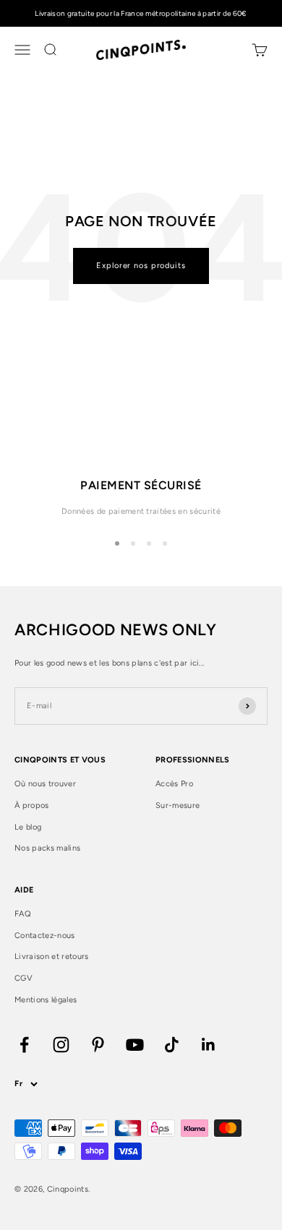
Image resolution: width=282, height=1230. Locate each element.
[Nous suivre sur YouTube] (135, 1044)
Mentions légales (45, 1000)
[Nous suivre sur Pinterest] (98, 1044)
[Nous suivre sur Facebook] (24, 1044)
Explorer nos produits (140, 265)
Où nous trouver (45, 783)
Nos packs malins (47, 848)
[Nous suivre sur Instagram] (61, 1044)
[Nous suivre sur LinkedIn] (208, 1044)
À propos (31, 805)
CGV (23, 978)
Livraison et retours (51, 956)
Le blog (27, 827)
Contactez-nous (44, 935)
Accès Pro (174, 783)
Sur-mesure (177, 805)
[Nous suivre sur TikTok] (171, 1044)
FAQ (22, 914)
